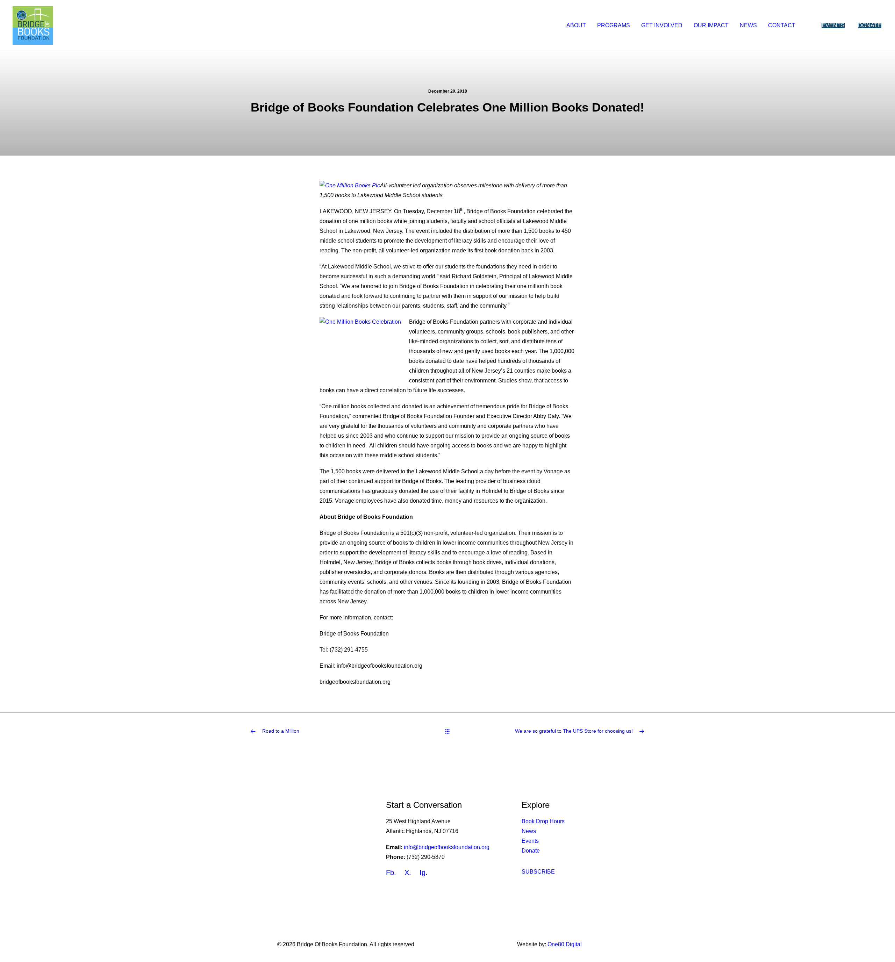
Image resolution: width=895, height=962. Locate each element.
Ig (422, 872)
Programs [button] (613, 25)
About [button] (576, 25)
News (748, 25)
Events (530, 841)
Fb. (391, 872)
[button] (867, 25)
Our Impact (711, 25)
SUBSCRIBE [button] (538, 872)
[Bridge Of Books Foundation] (33, 25)
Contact (781, 25)
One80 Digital (564, 944)
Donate (531, 851)
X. (407, 872)
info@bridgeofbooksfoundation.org (445, 847)
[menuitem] (576, 25)
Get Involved (661, 25)
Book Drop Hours (543, 821)
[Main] (447, 731)
